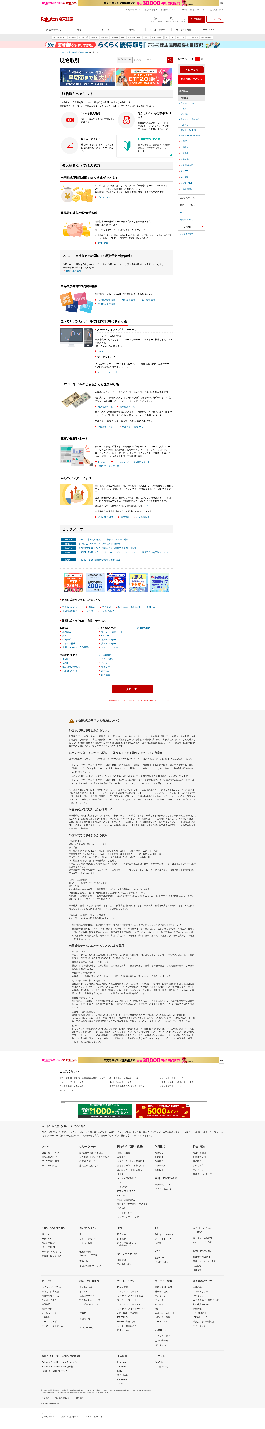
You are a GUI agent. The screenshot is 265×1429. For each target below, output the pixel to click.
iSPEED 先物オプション (128, 1321)
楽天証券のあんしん (89, 1165)
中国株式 (66, 639)
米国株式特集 (185, 189)
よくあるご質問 (186, 234)
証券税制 (46, 1317)
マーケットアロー (109, 647)
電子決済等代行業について (206, 1300)
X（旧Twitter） (124, 1375)
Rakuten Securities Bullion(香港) (57, 1366)
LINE (119, 1371)
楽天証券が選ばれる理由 (91, 1152)
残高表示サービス (88, 1296)
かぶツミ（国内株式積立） (131, 1169)
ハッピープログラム (89, 1304)
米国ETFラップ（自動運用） (76, 647)
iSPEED (101, 351)
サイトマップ (199, 1326)
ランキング (198, 1170)
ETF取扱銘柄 (148, 300)
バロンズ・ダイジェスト (109, 466)
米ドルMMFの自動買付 (189, 135)
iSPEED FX (122, 1317)
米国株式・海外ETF (78, 52)
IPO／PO (121, 1195)
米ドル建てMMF (105, 517)
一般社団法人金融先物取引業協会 (71, 1390)
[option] (74, 582)
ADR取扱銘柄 (128, 300)
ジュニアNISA (48, 1247)
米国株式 (66, 632)
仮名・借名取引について (170, 1086)
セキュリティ (199, 1296)
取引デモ (151, 607)
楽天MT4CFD (161, 1262)
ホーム (63, 52)
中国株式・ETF (162, 1184)
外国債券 (121, 1238)
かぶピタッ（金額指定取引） (132, 1165)
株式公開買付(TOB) (126, 1200)
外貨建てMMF (107, 611)
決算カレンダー (108, 643)
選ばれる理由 (199, 1152)
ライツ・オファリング (128, 1217)
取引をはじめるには (72, 607)
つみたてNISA (48, 1243)
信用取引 (183, 141)
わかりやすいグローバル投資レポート (131, 462)
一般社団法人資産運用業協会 (141, 1390)
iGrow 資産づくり (125, 1287)
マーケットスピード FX (128, 1304)
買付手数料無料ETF (75, 270)
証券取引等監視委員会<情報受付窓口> (126, 1086)
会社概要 (197, 1287)
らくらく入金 (85, 1287)
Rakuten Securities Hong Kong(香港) (59, 1362)
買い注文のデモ (105, 406)
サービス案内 (104, 655)
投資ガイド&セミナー (89, 1161)
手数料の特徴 (123, 1152)
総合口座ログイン (50, 1152)
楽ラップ (83, 1234)
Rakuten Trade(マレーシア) (55, 1371)
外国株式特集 (143, 627)
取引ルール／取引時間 (129, 607)
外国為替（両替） (106, 426)
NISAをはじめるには (52, 1251)
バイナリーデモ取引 (202, 1242)
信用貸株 (122, 1186)
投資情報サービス (50, 1296)
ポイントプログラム (51, 1287)
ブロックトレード (125, 1212)
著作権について (67, 1090)
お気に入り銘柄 (162, 1317)
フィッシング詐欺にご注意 (72, 1082)
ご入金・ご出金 (49, 1300)
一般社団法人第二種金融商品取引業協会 (115, 1390)
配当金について (69, 670)
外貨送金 (105, 674)
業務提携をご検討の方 (203, 1321)
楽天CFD (159, 1257)
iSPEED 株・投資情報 (127, 1313)
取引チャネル (123, 1330)
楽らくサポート (162, 1345)
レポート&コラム (163, 1304)
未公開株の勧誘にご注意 (120, 1082)
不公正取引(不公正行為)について (124, 1078)
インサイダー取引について (171, 1078)
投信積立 (197, 1161)
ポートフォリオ (162, 1321)
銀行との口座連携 (50, 1291)
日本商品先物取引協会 (92, 1390)
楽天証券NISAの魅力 (52, 1256)
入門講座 (159, 1243)
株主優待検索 (161, 1291)
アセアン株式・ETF (164, 1189)
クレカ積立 (198, 1165)
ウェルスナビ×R (87, 1238)
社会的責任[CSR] (201, 1304)
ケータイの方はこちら (128, 1326)
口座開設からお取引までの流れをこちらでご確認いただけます (138, 700)
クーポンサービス (50, 1321)
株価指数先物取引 (201, 1257)
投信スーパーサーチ (202, 1174)
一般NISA (46, 1238)
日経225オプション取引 (204, 1261)
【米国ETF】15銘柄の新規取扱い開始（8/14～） (102, 560)
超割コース (84, 1319)
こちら (145, 506)
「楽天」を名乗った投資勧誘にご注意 (176, 1082)
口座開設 (191, 69)
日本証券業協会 (53, 1390)
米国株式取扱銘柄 (106, 300)
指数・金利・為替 (163, 1287)
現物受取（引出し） (127, 1264)
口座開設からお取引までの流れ (94, 1157)
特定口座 (125, 517)
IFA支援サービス (201, 1317)
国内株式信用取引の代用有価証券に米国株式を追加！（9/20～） (109, 548)
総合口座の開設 (49, 1157)
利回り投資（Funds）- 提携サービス (127, 1244)
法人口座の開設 (49, 1165)
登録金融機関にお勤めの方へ (73, 1086)
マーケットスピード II (111, 632)
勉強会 (65, 663)
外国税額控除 (142, 517)
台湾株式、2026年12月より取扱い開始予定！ (100, 544)
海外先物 (197, 1270)
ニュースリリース (201, 1291)
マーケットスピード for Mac (131, 1308)
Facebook (122, 1379)
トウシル (102, 462)
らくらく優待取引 (127, 1178)
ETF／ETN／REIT (126, 1191)
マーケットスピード (107, 372)
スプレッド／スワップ (166, 1238)
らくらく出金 (85, 1291)
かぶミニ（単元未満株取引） (132, 1161)
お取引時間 (47, 1308)
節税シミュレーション (90, 1265)
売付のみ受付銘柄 (106, 304)
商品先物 (197, 1265)
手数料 (92, 607)
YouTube (121, 1366)
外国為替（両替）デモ (132, 426)
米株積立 (183, 147)
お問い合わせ (161, 1340)
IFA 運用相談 (200, 1313)
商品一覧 (83, 1261)
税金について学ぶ (71, 667)
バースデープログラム (52, 1326)
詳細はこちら (104, 197)
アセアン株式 (68, 643)
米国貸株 (183, 153)
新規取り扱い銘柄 (187, 130)
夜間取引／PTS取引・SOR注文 (132, 1204)
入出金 (104, 663)
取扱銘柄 (106, 607)
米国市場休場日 (69, 611)
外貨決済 (88, 611)
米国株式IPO (185, 159)
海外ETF (66, 635)
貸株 (119, 1182)
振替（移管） (107, 659)
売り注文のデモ (127, 406)
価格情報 (121, 1260)
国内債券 (121, 1234)
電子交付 (105, 667)
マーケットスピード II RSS (130, 1296)
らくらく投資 (85, 1243)
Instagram (122, 1362)
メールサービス (49, 1313)
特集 (157, 1308)
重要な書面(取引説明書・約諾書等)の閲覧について (82, 1078)
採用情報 (197, 1308)
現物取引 (183, 98)
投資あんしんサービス (90, 1300)
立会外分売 (122, 1208)
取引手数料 (103, 243)
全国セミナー (68, 659)
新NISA (45, 1234)
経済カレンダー (108, 639)
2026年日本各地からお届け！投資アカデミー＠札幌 (103, 539)
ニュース (159, 1300)
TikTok (120, 1383)
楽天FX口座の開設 (51, 1161)
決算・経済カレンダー (166, 1313)
